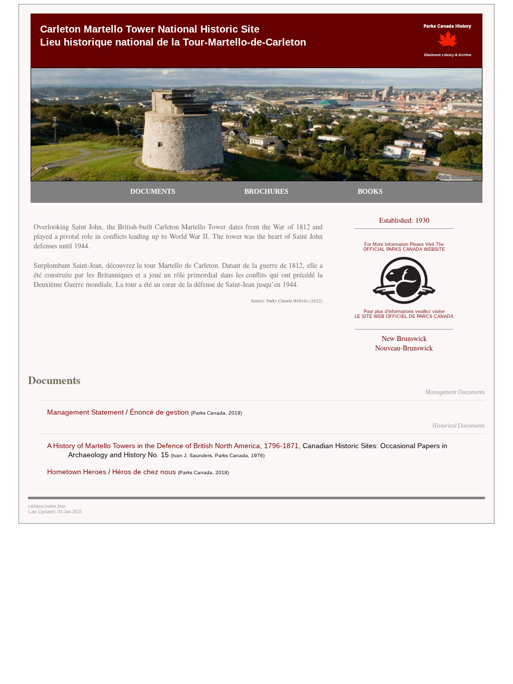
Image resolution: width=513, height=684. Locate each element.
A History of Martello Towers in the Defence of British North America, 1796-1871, (174, 446)
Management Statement (85, 412)
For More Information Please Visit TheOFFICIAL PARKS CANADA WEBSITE (404, 247)
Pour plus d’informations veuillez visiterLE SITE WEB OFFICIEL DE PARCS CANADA (404, 314)
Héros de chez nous (144, 472)
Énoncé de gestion (159, 412)
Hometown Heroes (76, 472)
